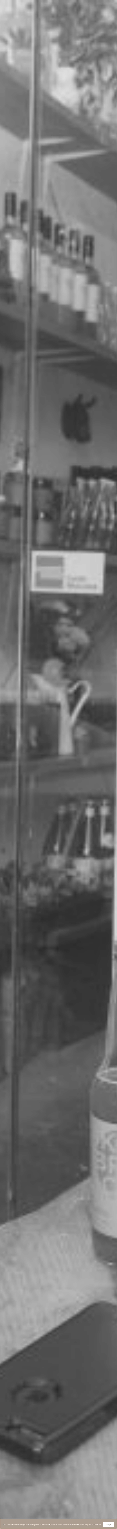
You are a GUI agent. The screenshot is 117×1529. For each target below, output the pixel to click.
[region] (58, 1524)
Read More (97, 1524)
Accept (108, 1524)
